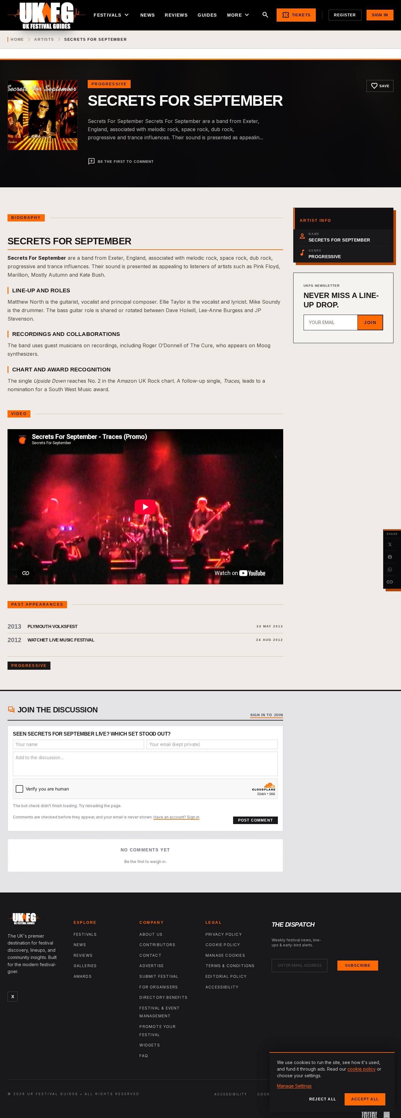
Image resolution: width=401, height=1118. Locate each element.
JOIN (370, 322)
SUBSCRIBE (358, 965)
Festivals (112, 15)
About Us (151, 934)
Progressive (109, 84)
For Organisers (158, 987)
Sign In (380, 15)
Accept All (365, 1099)
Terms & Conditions (230, 965)
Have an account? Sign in (176, 817)
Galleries (85, 965)
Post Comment (255, 820)
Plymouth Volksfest (53, 626)
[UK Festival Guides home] (36, 920)
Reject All (322, 1099)
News (147, 15)
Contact (150, 955)
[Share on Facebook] (389, 557)
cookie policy (361, 1069)
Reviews (176, 15)
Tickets (296, 15)
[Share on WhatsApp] (389, 569)
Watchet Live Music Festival (61, 639)
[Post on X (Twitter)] (389, 544)
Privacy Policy (224, 934)
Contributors (157, 944)
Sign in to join (267, 715)
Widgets (149, 1045)
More (239, 15)
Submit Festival (159, 976)
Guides (207, 15)
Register (345, 15)
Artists (44, 39)
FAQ (143, 1055)
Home (17, 39)
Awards (83, 976)
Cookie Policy (223, 944)
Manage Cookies (225, 955)
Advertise (151, 965)
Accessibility (222, 987)
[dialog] (332, 1082)
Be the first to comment (121, 161)
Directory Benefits (163, 997)
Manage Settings (294, 1086)
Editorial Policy (226, 976)
